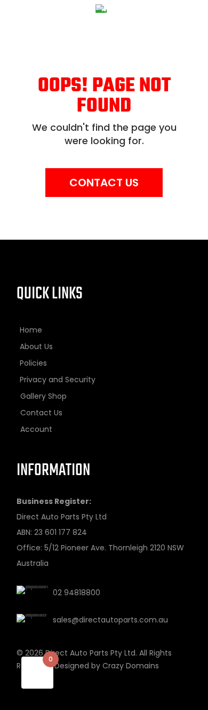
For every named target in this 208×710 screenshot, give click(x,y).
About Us (36, 346)
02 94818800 (76, 592)
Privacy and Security (57, 379)
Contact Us (104, 182)
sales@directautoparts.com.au (110, 619)
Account (36, 429)
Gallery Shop (43, 396)
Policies (33, 363)
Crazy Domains (130, 665)
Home (31, 330)
